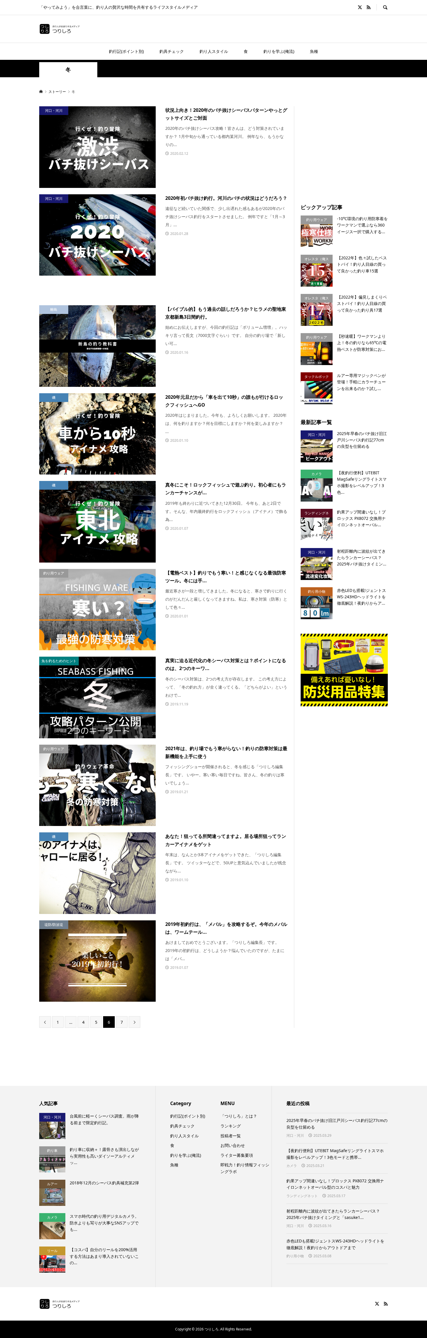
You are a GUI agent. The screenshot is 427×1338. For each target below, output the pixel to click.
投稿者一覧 (230, 1135)
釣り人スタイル (214, 51)
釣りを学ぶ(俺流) (278, 51)
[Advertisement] (349, 147)
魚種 (314, 51)
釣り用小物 (295, 1255)
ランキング (230, 1126)
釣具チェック (171, 51)
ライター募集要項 (236, 1155)
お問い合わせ (232, 1145)
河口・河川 (295, 1135)
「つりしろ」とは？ (238, 1116)
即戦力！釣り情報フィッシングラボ (244, 1168)
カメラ (291, 1165)
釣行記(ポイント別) (126, 51)
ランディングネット (302, 1195)
